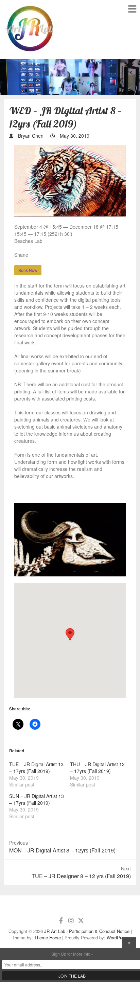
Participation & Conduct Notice (99, 931)
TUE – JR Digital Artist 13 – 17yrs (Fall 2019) (36, 767)
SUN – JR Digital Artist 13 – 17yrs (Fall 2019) (36, 799)
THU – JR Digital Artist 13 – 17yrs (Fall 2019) (97, 767)
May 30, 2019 (73, 135)
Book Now (27, 270)
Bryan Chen (30, 135)
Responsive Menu (132, 9)
